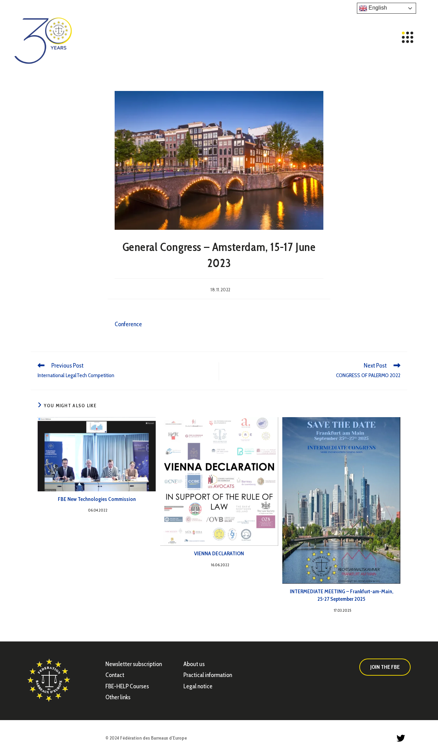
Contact (114, 675)
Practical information (207, 675)
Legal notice (197, 686)
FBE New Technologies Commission (97, 499)
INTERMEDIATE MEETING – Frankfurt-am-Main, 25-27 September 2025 (341, 595)
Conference (128, 324)
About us (194, 664)
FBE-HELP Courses (127, 686)
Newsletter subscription (133, 664)
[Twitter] (400, 737)
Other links (117, 697)
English (377, 8)
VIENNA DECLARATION (219, 553)
